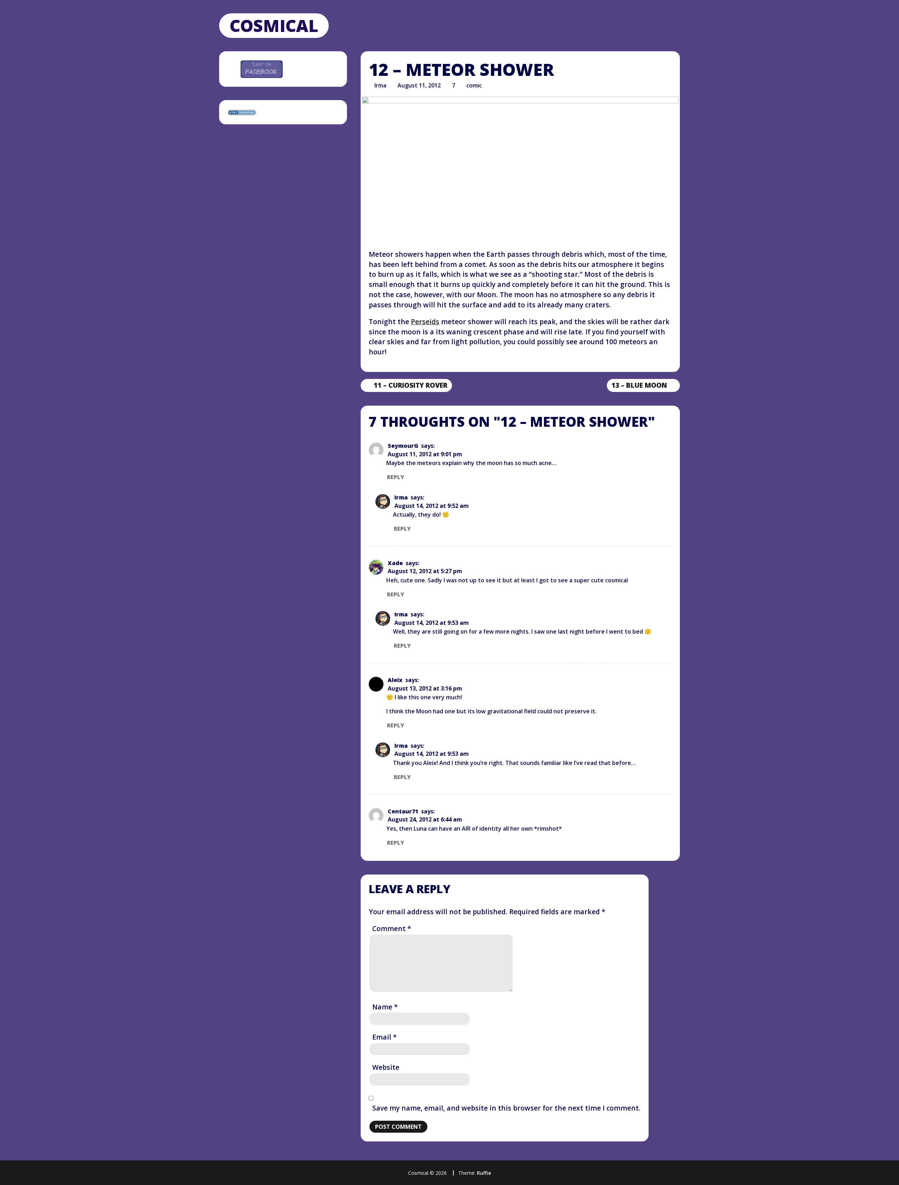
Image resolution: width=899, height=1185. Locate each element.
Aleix (395, 680)
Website (385, 1067)
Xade (395, 563)
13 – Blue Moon (639, 385)
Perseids (425, 321)
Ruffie (484, 1173)
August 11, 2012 (419, 85)
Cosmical (274, 25)
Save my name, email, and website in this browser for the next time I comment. (506, 1108)
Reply (395, 477)
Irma (380, 85)
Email (384, 1037)
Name (385, 1006)
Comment (391, 928)
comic (474, 85)
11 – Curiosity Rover (406, 385)
